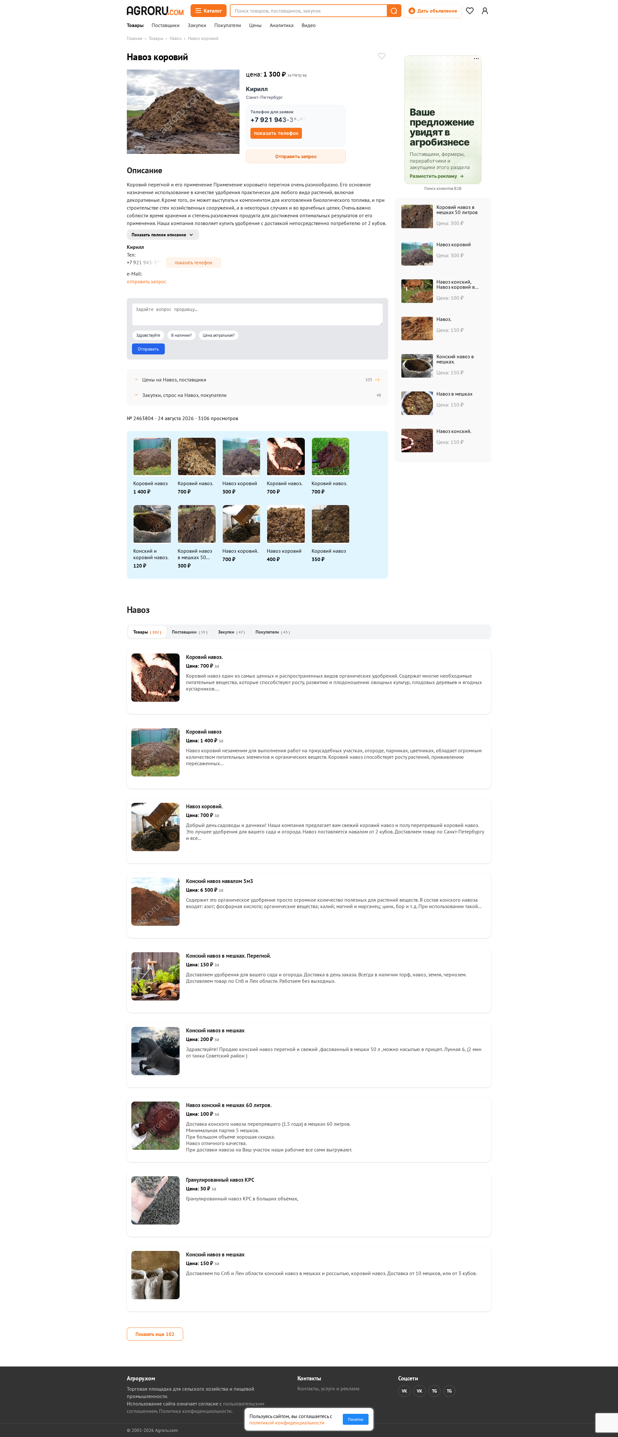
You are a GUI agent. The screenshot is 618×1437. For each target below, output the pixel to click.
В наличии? (181, 335)
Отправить (148, 349)
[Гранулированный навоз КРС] (155, 1222)
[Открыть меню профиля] (484, 10)
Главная (134, 38)
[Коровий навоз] (155, 774)
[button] (394, 10)
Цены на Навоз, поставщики (174, 379)
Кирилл (257, 89)
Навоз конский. (453, 431)
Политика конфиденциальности (195, 1411)
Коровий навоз (150, 483)
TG (434, 1391)
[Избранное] (469, 10)
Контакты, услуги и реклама (328, 1388)
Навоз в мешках (454, 393)
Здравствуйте (148, 335)
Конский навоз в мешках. (455, 359)
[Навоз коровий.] (155, 849)
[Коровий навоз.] (155, 700)
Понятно (355, 1419)
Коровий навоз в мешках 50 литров (195, 554)
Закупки (197, 25)
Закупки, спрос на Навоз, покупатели (184, 395)
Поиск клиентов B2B (443, 188)
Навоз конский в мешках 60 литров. (229, 1105)
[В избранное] (381, 56)
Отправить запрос (296, 156)
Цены (255, 25)
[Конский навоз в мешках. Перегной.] (155, 998)
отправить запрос (146, 281)
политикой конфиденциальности (286, 1422)
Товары (135, 25)
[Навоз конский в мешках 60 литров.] (155, 1148)
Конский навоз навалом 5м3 (219, 881)
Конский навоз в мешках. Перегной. (228, 955)
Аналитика (282, 25)
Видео (309, 25)
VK (404, 1391)
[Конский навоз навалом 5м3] (155, 924)
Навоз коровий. (240, 551)
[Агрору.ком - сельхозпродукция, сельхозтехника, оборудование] (155, 10)
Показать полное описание (159, 235)
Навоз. (443, 319)
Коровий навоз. (195, 483)
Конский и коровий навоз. (150, 554)
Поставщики (166, 25)
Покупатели (227, 25)
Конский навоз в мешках (215, 1030)
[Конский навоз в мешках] (155, 1073)
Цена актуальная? (219, 335)
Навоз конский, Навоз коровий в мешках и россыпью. (459, 286)
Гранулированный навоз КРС (220, 1179)
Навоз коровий (239, 483)
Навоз (176, 38)
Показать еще (155, 1334)
